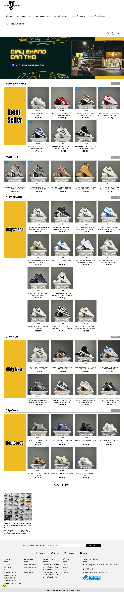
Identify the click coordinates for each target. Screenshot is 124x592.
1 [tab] (61, 77)
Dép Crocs (12, 410)
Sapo (78, 590)
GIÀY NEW (9, 16)
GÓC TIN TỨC (62, 484)
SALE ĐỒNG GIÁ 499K (43, 16)
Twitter (56, 553)
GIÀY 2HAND (20, 16)
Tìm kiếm (65, 564)
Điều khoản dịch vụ (29, 572)
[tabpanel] (62, 58)
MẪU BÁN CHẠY (16, 83)
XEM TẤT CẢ (115, 83)
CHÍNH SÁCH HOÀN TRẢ (50, 570)
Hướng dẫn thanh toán (30, 567)
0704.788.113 (89, 569)
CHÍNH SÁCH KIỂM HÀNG (50, 577)
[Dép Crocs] (15, 442)
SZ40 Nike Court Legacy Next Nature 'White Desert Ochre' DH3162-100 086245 (38, 229)
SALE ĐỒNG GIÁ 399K (61, 16)
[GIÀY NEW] (15, 369)
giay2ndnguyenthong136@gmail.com (96, 572)
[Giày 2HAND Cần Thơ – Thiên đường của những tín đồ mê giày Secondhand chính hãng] (18, 506)
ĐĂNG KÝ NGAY (93, 545)
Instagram (70, 553)
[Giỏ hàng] (118, 33)
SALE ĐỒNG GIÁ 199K (97, 16)
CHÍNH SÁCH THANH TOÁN (51, 564)
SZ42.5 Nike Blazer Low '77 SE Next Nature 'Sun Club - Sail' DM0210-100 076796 (85, 328)
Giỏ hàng (65, 572)
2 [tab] (62, 77)
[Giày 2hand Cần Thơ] (12, 5)
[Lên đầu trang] (121, 413)
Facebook (42, 553)
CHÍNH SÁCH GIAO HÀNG (50, 567)
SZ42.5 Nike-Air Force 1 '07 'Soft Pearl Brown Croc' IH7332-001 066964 (85, 188)
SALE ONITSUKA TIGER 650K (15, 24)
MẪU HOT (12, 157)
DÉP (30, 16)
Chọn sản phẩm (38, 107)
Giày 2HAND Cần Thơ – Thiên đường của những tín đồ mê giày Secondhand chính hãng (17, 525)
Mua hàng (14, 180)
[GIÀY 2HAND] (15, 229)
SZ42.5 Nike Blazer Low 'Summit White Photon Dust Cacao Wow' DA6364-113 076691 (85, 229)
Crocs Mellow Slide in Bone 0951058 (62, 473)
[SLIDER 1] (62, 58)
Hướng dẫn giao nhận (30, 570)
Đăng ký (65, 570)
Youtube (85, 553)
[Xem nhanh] (38, 98)
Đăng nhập (66, 567)
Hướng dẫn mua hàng (30, 564)
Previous (3, 177)
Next (121, 177)
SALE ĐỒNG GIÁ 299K (79, 16)
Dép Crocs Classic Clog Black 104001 (85, 440)
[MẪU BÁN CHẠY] (15, 116)
